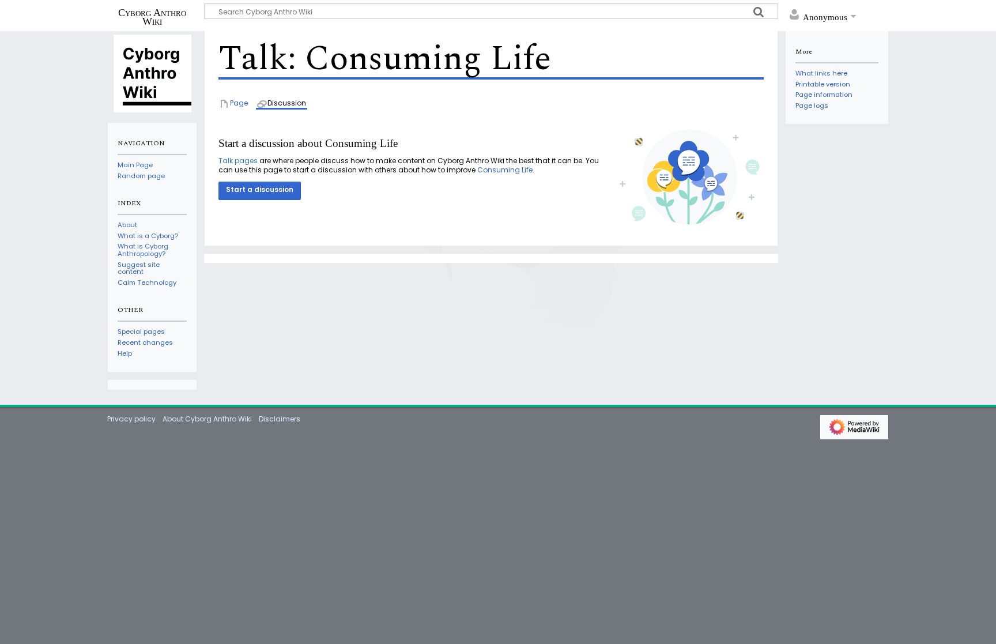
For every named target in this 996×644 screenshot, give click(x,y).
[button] (259, 191)
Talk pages (238, 160)
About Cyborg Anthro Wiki (207, 419)
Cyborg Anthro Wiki (152, 17)
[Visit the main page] (152, 72)
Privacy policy (131, 419)
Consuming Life (505, 170)
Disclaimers (279, 419)
